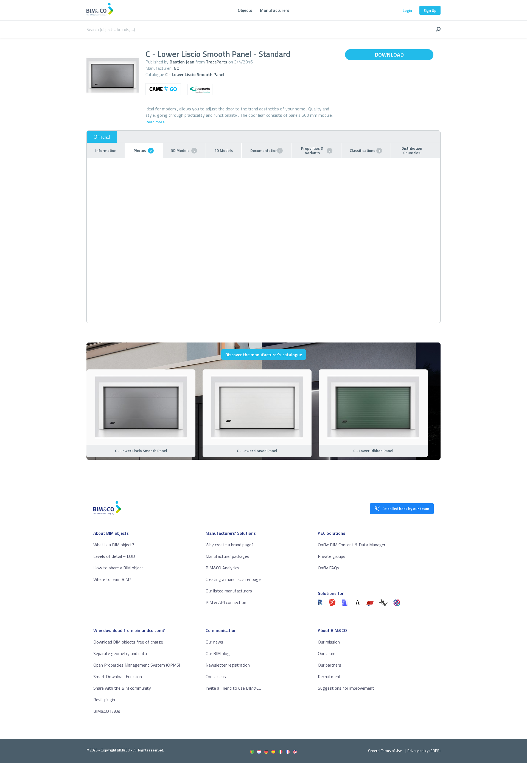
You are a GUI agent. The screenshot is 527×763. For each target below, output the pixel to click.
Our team (326, 653)
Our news (214, 642)
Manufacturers (274, 10)
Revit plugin (104, 699)
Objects (245, 10)
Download (389, 54)
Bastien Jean (182, 62)
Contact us (216, 676)
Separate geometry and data (120, 653)
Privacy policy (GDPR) (424, 750)
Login (407, 10)
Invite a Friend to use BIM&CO (234, 688)
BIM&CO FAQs (106, 711)
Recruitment (329, 676)
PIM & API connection (226, 602)
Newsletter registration (228, 665)
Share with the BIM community (122, 688)
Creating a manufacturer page (233, 579)
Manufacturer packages (227, 556)
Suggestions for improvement (346, 688)
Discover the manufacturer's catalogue (263, 354)
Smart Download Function (117, 676)
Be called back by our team (405, 508)
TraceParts (216, 62)
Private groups (331, 556)
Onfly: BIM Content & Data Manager (351, 544)
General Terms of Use (385, 750)
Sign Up (430, 10)
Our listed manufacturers (229, 590)
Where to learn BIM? (112, 579)
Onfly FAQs (328, 567)
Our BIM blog (218, 653)
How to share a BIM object (118, 567)
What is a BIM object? (113, 544)
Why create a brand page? (230, 544)
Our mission (329, 642)
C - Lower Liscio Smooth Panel (194, 74)
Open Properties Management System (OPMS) (136, 665)
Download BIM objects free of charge (128, 642)
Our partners (329, 665)
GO (177, 68)
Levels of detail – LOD (114, 556)
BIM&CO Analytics (222, 567)
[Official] (102, 137)
